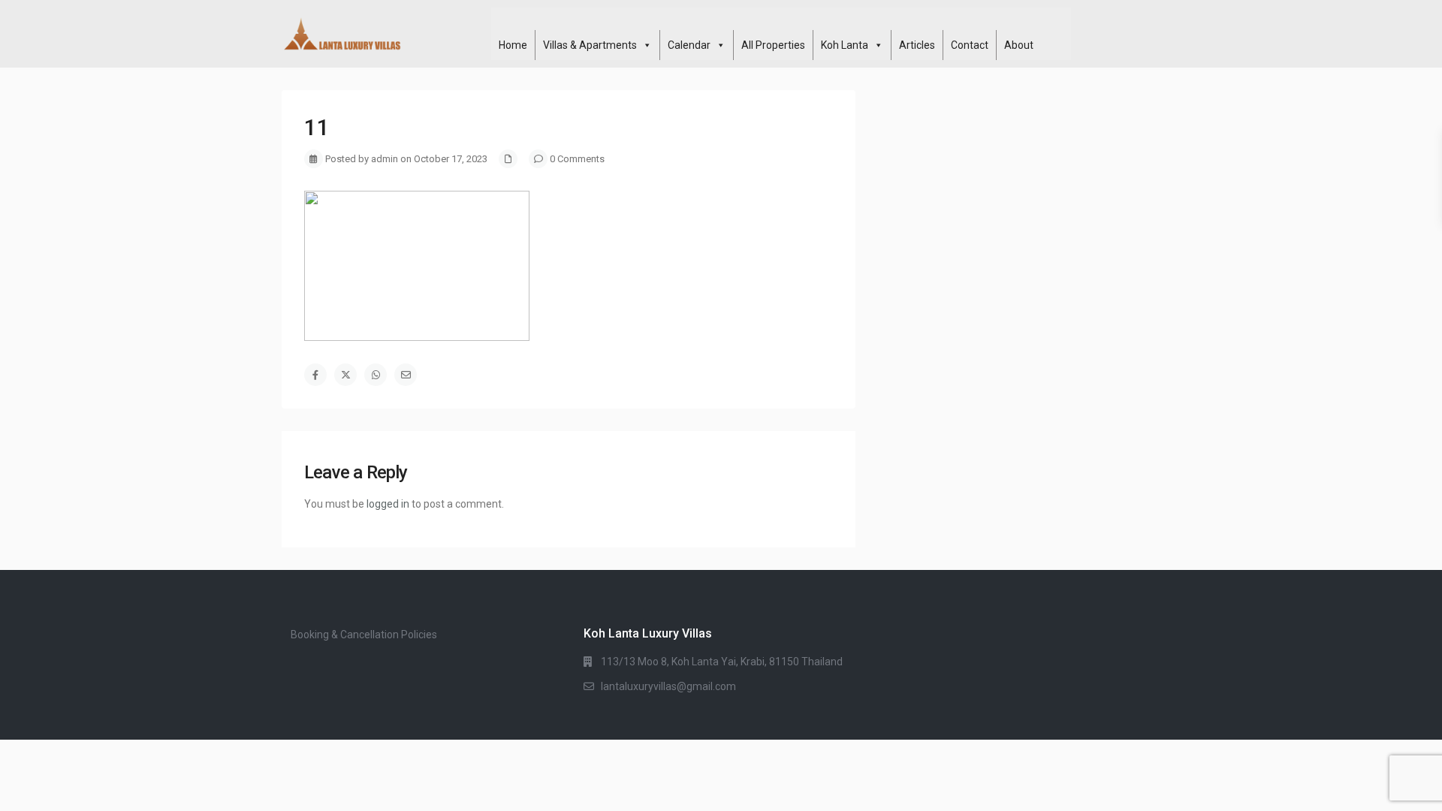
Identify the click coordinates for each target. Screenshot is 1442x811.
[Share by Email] (405, 374)
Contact (969, 45)
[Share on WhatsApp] (375, 374)
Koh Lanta (844, 45)
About (1018, 45)
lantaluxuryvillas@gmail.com (668, 686)
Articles (917, 45)
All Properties (773, 45)
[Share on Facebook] (315, 374)
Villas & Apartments (590, 45)
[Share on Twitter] (345, 374)
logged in (388, 504)
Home (513, 45)
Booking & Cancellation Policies (364, 635)
